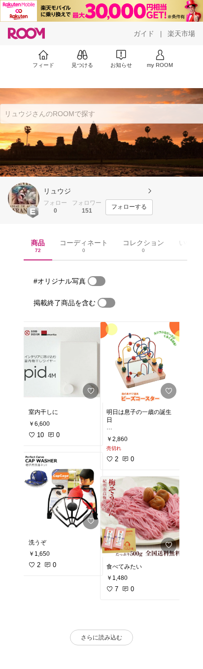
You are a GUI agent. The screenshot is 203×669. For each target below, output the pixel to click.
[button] (23, 198)
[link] (62, 362)
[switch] (96, 281)
